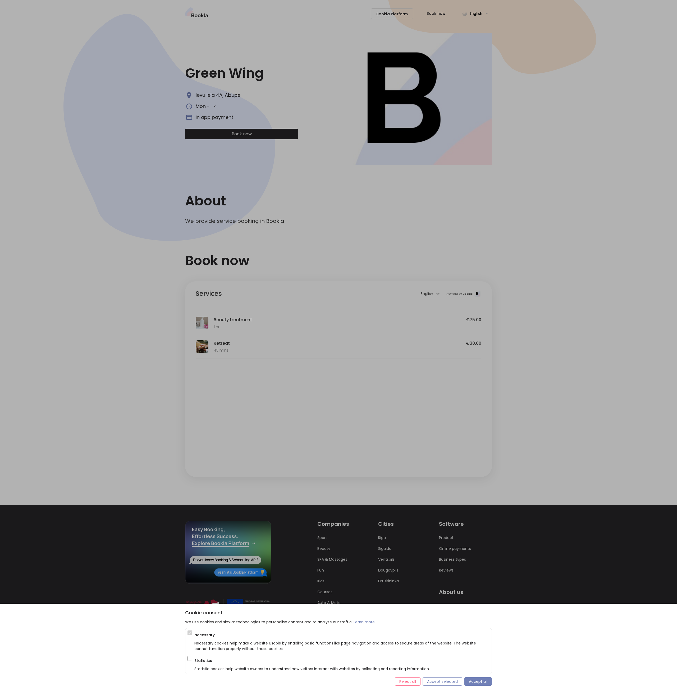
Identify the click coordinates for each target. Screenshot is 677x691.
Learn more (364, 622)
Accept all (478, 681)
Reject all (407, 681)
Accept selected (442, 681)
